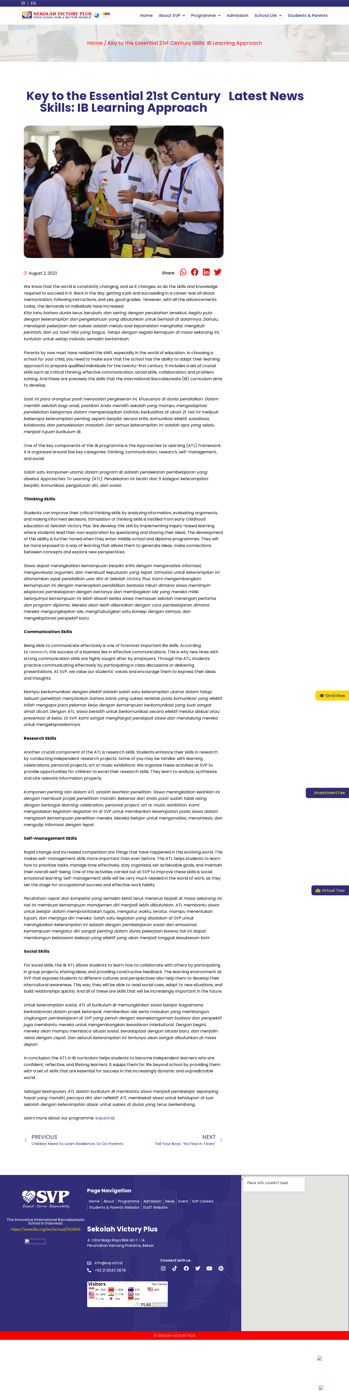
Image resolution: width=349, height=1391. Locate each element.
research (38, 652)
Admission (237, 15)
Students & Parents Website (114, 1207)
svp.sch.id (104, 1118)
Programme (203, 15)
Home (146, 15)
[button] (172, 15)
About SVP (169, 15)
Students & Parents (308, 15)
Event (183, 1201)
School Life (265, 15)
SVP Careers (203, 1201)
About (108, 1201)
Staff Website (155, 1207)
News (170, 1201)
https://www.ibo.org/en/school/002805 (45, 1229)
